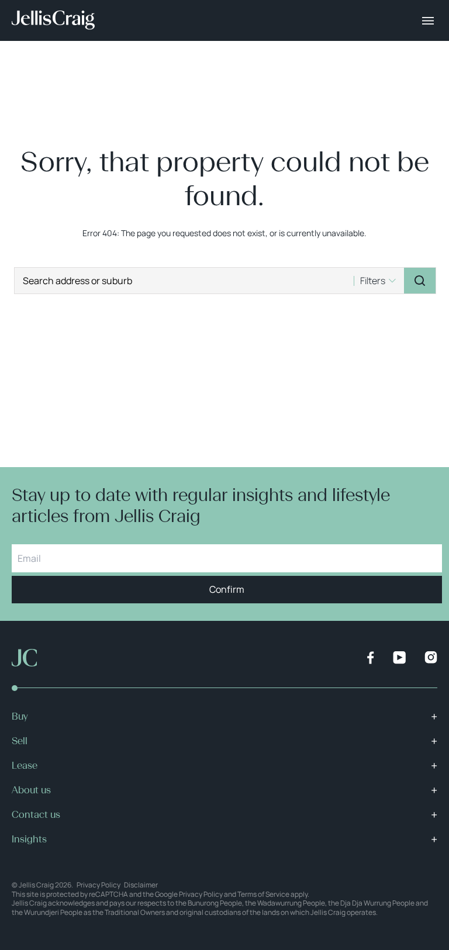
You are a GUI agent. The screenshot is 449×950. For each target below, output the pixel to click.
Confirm (226, 589)
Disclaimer (141, 885)
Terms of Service (263, 894)
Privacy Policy (98, 885)
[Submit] (420, 280)
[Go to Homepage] (53, 20)
